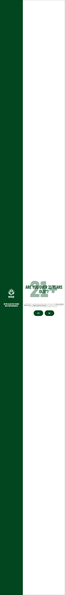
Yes (38, 313)
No (49, 313)
